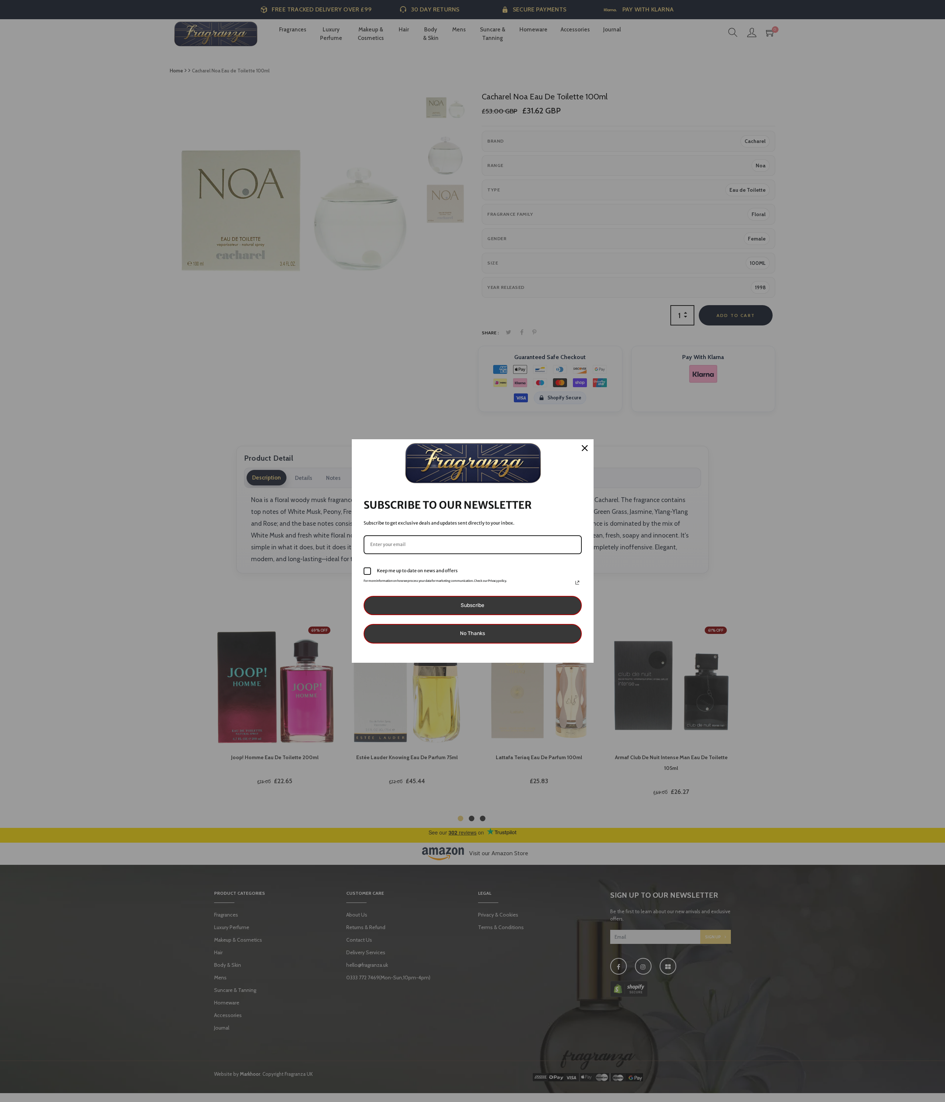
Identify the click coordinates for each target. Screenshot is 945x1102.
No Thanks (472, 633)
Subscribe (472, 605)
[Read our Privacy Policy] (577, 582)
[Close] (585, 448)
